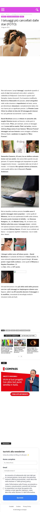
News (21, 16)
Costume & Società (13, 16)
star (17, 330)
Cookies (18, 506)
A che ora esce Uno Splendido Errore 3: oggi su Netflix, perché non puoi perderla (19, 349)
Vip (29, 330)
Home (2, 14)
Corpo (8, 330)
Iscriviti (20, 498)
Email (5, 467)
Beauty (7, 14)
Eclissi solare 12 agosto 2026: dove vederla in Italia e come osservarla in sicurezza (32, 350)
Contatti (11, 506)
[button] (36, 10)
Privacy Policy (27, 506)
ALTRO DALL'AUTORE (28, 335)
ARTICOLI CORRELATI (12, 335)
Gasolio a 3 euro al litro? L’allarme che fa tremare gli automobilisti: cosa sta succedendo (6, 350)
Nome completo (9, 459)
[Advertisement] (20, 3)
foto (13, 330)
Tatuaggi (23, 330)
